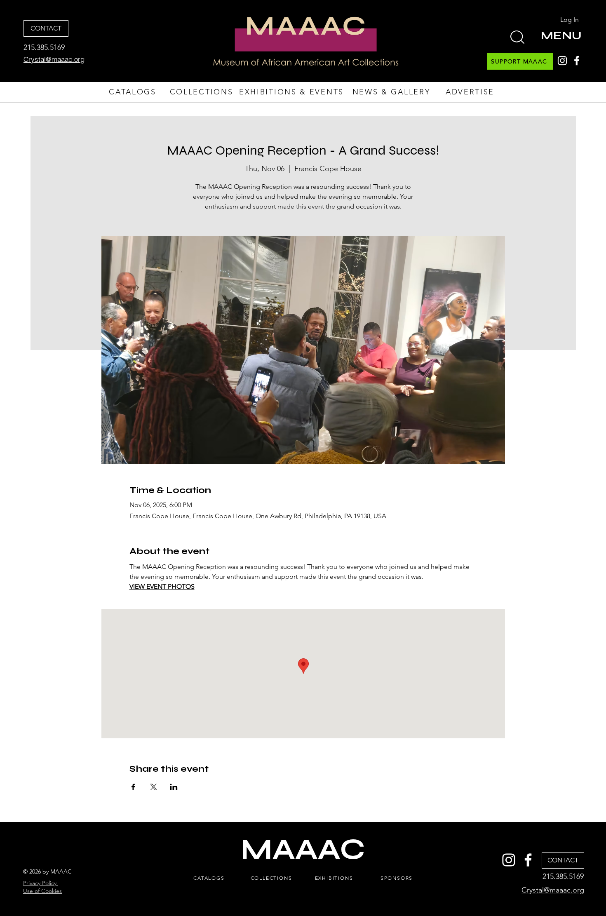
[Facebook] (577, 60)
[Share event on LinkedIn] (174, 787)
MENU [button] (561, 35)
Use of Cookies (42, 891)
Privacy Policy (40, 883)
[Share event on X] (153, 787)
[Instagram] (562, 60)
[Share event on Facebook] (133, 787)
